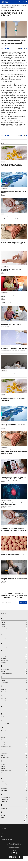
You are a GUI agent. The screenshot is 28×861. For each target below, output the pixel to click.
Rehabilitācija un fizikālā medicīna (8, 786)
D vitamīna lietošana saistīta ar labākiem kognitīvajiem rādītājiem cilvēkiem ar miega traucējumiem (11, 165)
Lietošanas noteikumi (6, 839)
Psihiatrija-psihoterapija (6, 770)
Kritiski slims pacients (10, 7)
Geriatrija (3, 671)
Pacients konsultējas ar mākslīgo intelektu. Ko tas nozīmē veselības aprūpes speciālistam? (13, 478)
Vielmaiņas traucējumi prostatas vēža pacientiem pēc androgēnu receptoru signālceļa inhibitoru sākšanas (13, 243)
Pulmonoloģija (4, 774)
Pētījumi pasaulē (8, 5)
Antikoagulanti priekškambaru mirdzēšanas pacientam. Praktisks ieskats (13, 503)
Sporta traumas (4, 575)
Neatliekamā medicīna (5, 739)
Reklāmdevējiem (5, 836)
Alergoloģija (3, 622)
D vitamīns (3, 161)
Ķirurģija (2, 716)
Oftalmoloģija (4, 753)
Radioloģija (3, 781)
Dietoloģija (3, 640)
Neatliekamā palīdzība (16, 5)
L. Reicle (16, 480)
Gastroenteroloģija (5, 669)
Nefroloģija (3, 742)
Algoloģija (3, 624)
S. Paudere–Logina (4, 374)
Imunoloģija (3, 698)
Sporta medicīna (4, 799)
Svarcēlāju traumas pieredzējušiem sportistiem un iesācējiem (14, 579)
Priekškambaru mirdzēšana (6, 500)
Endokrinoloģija (4, 647)
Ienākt (20, 1)
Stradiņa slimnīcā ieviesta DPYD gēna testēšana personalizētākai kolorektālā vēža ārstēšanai (14, 349)
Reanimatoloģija (4, 784)
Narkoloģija (3, 737)
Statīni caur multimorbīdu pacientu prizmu (12, 554)
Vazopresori (3, 7)
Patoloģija (3, 764)
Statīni (2, 214)
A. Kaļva (13, 480)
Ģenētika (3, 680)
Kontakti (3, 831)
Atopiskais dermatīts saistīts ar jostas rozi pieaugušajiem (11, 270)
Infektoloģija (3, 700)
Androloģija (3, 626)
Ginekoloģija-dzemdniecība (6, 673)
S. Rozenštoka (3, 581)
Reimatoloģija (4, 788)
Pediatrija (3, 766)
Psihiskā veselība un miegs (8, 373)
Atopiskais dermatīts (4, 266)
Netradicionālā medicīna (6, 746)
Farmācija (3, 654)
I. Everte (9, 374)
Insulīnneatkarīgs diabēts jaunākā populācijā (13, 324)
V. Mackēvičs (7, 326)
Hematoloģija (3, 689)
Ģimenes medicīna (5, 682)
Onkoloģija (3, 755)
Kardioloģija (3, 709)
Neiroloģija (3, 744)
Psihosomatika (4, 772)
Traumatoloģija (4, 808)
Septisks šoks (23, 5)
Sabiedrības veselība (5, 797)
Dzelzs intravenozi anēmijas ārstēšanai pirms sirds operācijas (13, 192)
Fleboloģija (3, 662)
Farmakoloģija (4, 656)
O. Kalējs (9, 506)
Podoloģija (3, 768)
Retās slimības (4, 790)
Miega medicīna (4, 370)
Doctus (2, 17)
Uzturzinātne (3, 817)
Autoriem (3, 834)
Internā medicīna (4, 703)
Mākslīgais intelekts (4, 474)
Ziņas (2, 5)
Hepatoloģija (3, 691)
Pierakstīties (23, 602)
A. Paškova (3, 480)
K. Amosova (10, 480)
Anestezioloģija (4, 628)
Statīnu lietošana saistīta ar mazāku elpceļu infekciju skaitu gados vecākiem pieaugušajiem (14, 217)
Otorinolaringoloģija (5, 757)
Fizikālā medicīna (4, 660)
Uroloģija (3, 815)
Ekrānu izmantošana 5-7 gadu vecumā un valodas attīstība (13, 295)
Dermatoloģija (4, 638)
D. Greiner (2, 326)
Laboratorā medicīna (5, 723)
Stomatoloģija (4, 801)
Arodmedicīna (4, 631)
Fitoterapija (3, 658)
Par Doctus (4, 828)
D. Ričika (6, 480)
